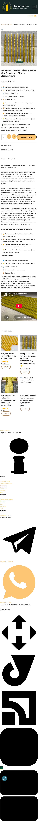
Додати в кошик (26, 137)
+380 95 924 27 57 (5, 515)
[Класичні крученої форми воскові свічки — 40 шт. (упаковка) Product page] (28, 385)
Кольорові (3, 486)
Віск (1, 492)
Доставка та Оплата (6, 499)
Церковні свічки (5, 481)
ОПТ (1, 508)
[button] (2, 30)
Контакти (3, 506)
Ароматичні (3, 488)
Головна (3, 24)
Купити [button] (6, 366)
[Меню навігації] (34, 6)
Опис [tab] (3, 159)
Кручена (10, 149)
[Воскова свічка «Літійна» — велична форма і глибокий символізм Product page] (9, 385)
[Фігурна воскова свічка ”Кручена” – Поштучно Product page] (9, 343)
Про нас (2, 502)
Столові (2, 490)
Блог (1, 504)
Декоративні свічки (6, 483)
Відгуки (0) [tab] (11, 159)
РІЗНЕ (10, 24)
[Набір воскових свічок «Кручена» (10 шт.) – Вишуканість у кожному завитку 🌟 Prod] (28, 343)
